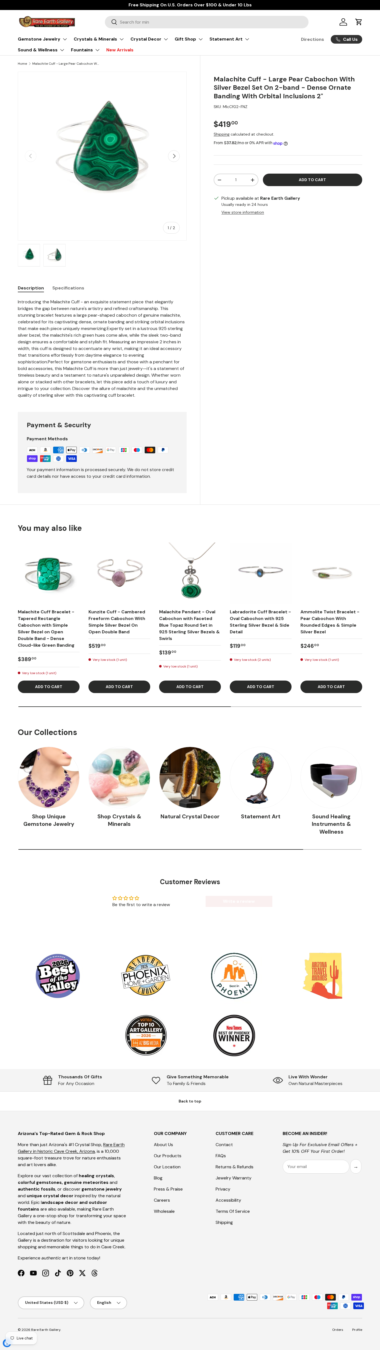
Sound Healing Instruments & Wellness (331, 824)
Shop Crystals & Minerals (119, 820)
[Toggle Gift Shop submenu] (200, 39)
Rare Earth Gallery (45, 1330)
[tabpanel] (102, 349)
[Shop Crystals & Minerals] (119, 777)
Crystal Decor (145, 39)
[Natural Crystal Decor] (190, 777)
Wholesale (164, 1211)
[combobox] (207, 22)
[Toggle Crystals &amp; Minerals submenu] (121, 39)
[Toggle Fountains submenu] (97, 50)
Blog (158, 1178)
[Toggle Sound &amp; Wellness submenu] (62, 50)
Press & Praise (168, 1189)
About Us (163, 1145)
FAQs (221, 1156)
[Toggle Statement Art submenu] (247, 39)
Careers (162, 1200)
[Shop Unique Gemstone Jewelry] (48, 777)
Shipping (222, 134)
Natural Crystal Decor (190, 816)
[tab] (31, 288)
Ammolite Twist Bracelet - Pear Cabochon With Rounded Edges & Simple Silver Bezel (329, 622)
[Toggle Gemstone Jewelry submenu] (64, 39)
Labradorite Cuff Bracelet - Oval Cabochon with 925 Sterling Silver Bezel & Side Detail (260, 622)
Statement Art (226, 39)
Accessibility (228, 1200)
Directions (312, 39)
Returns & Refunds (234, 1167)
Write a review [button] (239, 901)
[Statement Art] (260, 777)
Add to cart (312, 180)
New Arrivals (120, 50)
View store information (242, 212)
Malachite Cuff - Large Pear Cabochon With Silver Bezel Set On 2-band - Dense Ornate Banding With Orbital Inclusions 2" (65, 63)
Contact (224, 1145)
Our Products (167, 1156)
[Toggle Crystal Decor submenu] (165, 39)
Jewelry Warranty (233, 1178)
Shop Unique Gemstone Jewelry (48, 820)
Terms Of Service (233, 1211)
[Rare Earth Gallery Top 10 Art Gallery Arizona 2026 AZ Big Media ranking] (146, 1035)
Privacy (223, 1189)
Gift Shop (185, 39)
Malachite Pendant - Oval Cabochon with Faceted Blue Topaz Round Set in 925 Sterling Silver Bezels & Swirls (189, 625)
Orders (337, 1330)
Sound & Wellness (38, 50)
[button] (359, 22)
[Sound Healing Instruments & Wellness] (331, 777)
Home (22, 63)
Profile (357, 1330)
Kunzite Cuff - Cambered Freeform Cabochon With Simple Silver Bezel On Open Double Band (116, 622)
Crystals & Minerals (95, 39)
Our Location (167, 1167)
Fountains (82, 50)
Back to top (190, 1101)
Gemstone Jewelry (39, 39)
